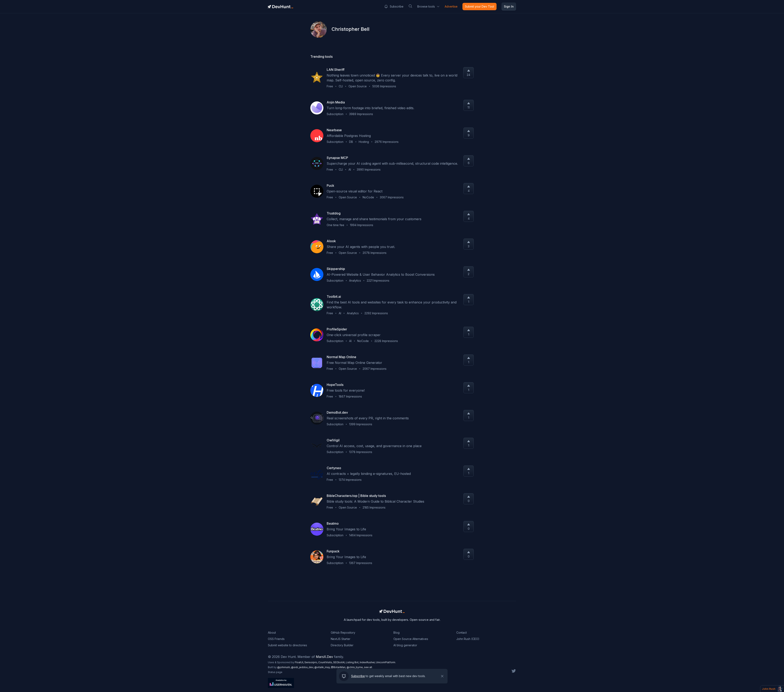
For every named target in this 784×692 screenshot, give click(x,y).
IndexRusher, (368, 662)
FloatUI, (299, 662)
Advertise (451, 6)
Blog (396, 632)
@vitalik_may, (322, 667)
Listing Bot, (353, 662)
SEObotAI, (339, 662)
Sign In (509, 6)
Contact (461, 632)
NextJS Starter (340, 639)
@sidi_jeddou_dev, (302, 667)
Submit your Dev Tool (479, 6)
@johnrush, (284, 667)
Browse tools (426, 6)
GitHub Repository (343, 632)
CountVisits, (325, 662)
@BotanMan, (339, 667)
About (272, 632)
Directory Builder (342, 645)
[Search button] (410, 6)
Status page (275, 672)
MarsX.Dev (324, 657)
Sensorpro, (311, 662)
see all (368, 667)
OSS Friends (276, 639)
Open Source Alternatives (410, 639)
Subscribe (396, 6)
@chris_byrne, (355, 667)
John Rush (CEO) (467, 639)
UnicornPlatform (385, 662)
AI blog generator (405, 645)
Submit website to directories (287, 645)
